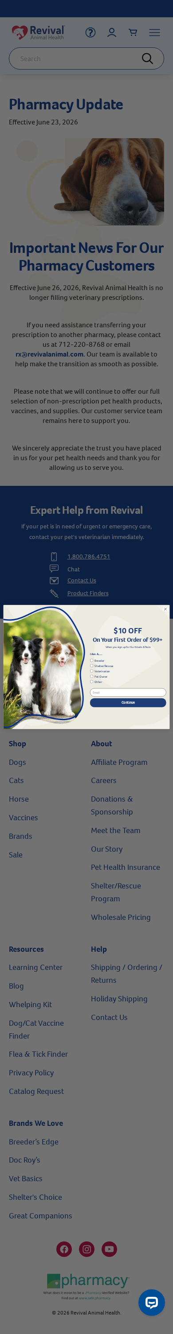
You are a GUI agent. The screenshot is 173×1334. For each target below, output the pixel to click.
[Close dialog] (165, 609)
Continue (128, 702)
